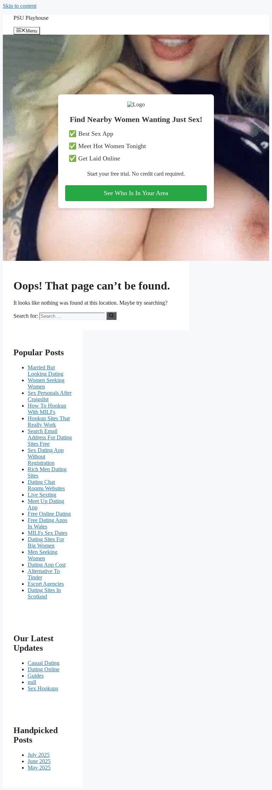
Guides (36, 676)
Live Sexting (42, 495)
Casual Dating (44, 663)
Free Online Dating (49, 514)
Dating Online (44, 669)
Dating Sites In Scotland (44, 593)
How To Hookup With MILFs (47, 409)
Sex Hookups (43, 688)
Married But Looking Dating (45, 370)
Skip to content (19, 6)
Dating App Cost (47, 565)
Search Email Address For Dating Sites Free (50, 437)
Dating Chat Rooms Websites (46, 485)
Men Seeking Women (42, 555)
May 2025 (39, 768)
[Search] (111, 316)
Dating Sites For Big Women (46, 542)
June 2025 (39, 761)
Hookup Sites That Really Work (49, 421)
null (32, 682)
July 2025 (39, 755)
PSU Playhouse (31, 18)
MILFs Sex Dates (47, 533)
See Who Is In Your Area (136, 193)
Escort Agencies (46, 584)
